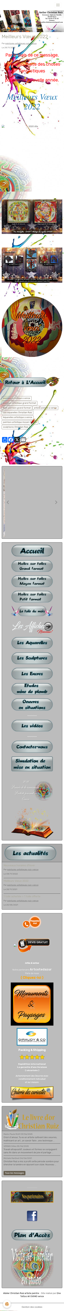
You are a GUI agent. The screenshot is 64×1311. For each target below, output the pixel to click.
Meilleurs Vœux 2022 (16, 880)
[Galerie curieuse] (32, 1093)
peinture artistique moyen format (20, 422)
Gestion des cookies (32, 1307)
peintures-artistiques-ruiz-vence (21, 43)
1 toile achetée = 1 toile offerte (22, 896)
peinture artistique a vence (16, 398)
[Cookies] (7, 1304)
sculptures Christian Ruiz (15, 427)
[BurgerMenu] (58, 5)
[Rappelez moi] (32, 922)
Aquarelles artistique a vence (17, 417)
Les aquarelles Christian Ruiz (17, 412)
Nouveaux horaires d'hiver (19, 865)
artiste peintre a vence (45, 408)
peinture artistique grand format (19, 403)
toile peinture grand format (17, 408)
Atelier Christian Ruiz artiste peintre (21, 1293)
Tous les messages (14, 1173)
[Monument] (32, 1004)
